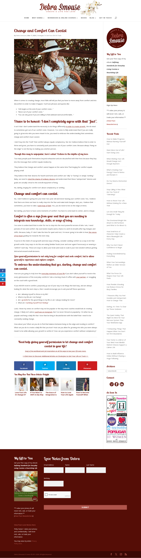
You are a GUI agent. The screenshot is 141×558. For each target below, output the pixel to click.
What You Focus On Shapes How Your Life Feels (115, 275)
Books (84, 18)
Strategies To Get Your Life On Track (49, 35)
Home (26, 18)
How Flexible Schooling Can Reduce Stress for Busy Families (115, 286)
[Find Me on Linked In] (122, 386)
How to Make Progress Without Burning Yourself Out (116, 141)
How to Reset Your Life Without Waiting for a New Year (117, 203)
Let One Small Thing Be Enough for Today (115, 213)
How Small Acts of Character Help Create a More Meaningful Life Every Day (116, 235)
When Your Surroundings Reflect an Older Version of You (116, 264)
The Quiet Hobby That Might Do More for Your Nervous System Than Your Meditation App (116, 319)
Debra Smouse (21, 35)
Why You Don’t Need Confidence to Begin (114, 246)
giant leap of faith (44, 206)
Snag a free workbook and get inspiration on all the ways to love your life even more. (55, 351)
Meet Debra (37, 18)
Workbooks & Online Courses (62, 18)
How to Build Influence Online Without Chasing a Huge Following (116, 356)
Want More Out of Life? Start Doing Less (115, 151)
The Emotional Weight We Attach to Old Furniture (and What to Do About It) (116, 222)
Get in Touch (105, 18)
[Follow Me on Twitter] (111, 386)
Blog (92, 18)
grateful (25, 300)
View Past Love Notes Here (25, 525)
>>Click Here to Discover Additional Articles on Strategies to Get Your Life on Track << (55, 356)
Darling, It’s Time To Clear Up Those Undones (116, 307)
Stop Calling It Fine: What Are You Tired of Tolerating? (116, 192)
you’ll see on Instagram (43, 312)
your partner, (81, 277)
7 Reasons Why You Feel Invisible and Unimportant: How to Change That (116, 298)
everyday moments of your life (53, 273)
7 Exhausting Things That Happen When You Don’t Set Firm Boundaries (116, 331)
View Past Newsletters (24, 516)
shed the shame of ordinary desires (41, 179)
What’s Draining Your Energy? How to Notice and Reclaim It (115, 172)
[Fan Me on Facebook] (116, 386)
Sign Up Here (112, 105)
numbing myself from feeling (37, 303)
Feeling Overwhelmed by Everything (116, 255)
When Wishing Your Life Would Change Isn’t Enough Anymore (115, 161)
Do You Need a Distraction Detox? (117, 182)
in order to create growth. (76, 126)
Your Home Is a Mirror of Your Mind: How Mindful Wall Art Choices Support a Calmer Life (117, 343)
